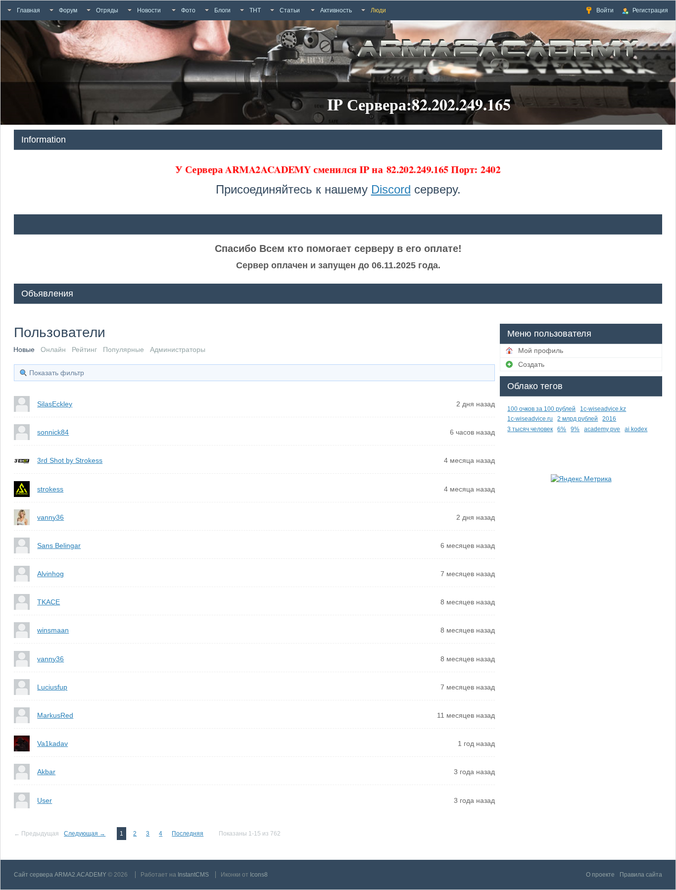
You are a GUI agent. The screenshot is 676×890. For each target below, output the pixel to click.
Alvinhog (50, 574)
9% (575, 429)
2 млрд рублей (577, 418)
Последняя (187, 833)
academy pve (602, 429)
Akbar (46, 772)
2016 (609, 418)
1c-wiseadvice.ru (530, 418)
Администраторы (177, 349)
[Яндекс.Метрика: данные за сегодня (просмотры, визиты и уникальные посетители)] (581, 478)
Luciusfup (52, 687)
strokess (50, 489)
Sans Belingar (59, 545)
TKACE (48, 602)
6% (561, 429)
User (44, 800)
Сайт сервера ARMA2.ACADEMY (60, 874)
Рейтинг (84, 349)
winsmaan (53, 630)
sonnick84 (53, 432)
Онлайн (53, 349)
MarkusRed (55, 715)
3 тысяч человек (530, 429)
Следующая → (84, 833)
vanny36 (50, 517)
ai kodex (636, 429)
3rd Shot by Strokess (69, 460)
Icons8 (259, 874)
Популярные (123, 349)
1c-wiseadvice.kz (603, 408)
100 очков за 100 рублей (541, 408)
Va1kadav (52, 743)
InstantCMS (193, 874)
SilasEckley (54, 404)
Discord (391, 189)
